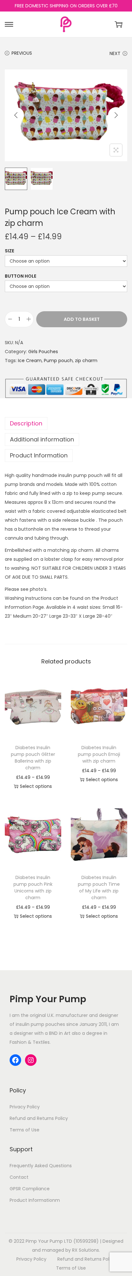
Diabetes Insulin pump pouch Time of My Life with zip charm (99, 887)
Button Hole (20, 276)
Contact (19, 1177)
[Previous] (16, 115)
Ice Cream (30, 360)
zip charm (86, 360)
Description (26, 423)
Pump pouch (58, 360)
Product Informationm (35, 1200)
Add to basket (82, 319)
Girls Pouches (43, 351)
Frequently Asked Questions (41, 1165)
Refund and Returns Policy (39, 1118)
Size (9, 251)
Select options (36, 786)
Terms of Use (24, 1130)
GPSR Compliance (30, 1188)
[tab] (66, 423)
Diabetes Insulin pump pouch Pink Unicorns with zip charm (33, 887)
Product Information (39, 455)
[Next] (116, 115)
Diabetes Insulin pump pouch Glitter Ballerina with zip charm (33, 757)
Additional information (42, 439)
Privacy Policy (25, 1107)
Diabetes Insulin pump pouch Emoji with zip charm (99, 754)
